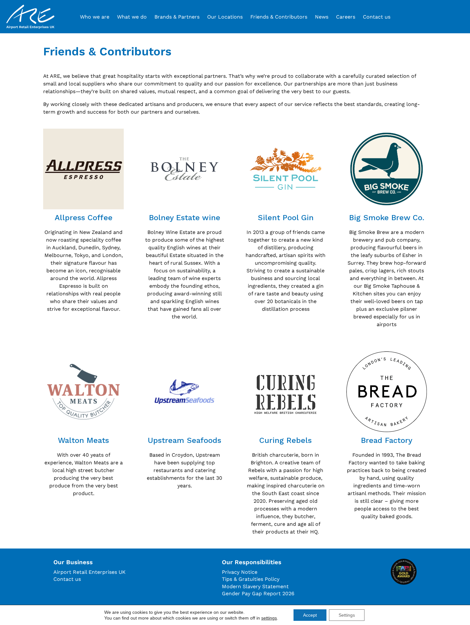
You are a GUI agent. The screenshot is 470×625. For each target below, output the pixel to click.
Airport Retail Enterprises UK (89, 572)
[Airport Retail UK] (30, 17)
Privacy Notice (239, 572)
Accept (310, 615)
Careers (345, 17)
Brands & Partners (177, 17)
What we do (132, 17)
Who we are (94, 17)
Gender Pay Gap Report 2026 (258, 593)
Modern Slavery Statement (255, 586)
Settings (347, 615)
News (321, 17)
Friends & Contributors (278, 17)
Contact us (376, 17)
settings (269, 618)
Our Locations (225, 17)
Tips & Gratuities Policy (250, 579)
